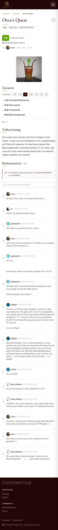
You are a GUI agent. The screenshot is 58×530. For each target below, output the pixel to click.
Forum (4, 511)
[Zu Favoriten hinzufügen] (53, 20)
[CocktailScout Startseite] (6, 4)
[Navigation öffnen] (53, 4)
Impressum (6, 520)
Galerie (5, 497)
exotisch (13, 27)
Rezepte (16, 14)
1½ (31, 94)
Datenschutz (17, 520)
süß (5, 27)
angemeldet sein (25, 172)
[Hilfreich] (3, 194)
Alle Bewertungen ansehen (15, 43)
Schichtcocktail (26, 27)
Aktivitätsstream (9, 507)
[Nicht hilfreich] (3, 199)
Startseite (5, 14)
